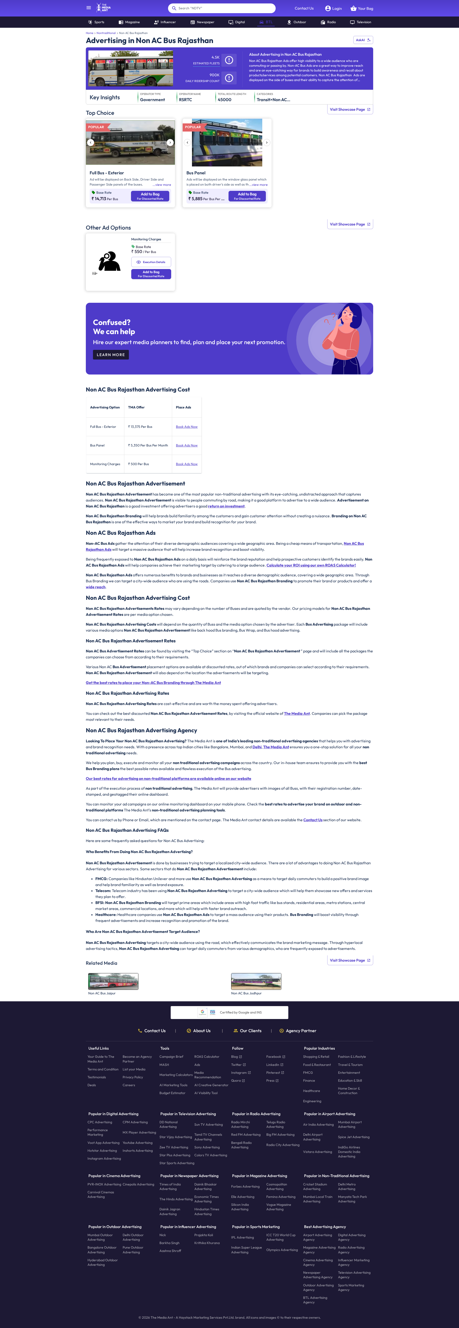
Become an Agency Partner (137, 1059)
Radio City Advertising (283, 1145)
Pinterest (273, 1072)
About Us (202, 1030)
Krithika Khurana (207, 1243)
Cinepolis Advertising (138, 1184)
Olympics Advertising (282, 1250)
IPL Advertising (242, 1237)
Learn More (111, 354)
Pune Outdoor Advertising (133, 1249)
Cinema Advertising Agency (318, 1262)
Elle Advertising (242, 1197)
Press (270, 1080)
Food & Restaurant (317, 1065)
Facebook (273, 1057)
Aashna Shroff (170, 1251)
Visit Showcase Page (347, 109)
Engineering (312, 1101)
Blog (234, 1057)
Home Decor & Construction (349, 1090)
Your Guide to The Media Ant (100, 1059)
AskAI (360, 40)
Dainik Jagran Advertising (169, 1211)
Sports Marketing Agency (351, 1287)
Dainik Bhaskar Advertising (205, 1186)
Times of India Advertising (170, 1186)
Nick (162, 1235)
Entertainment (349, 1072)
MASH (164, 1065)
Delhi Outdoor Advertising (133, 1237)
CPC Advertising (99, 1122)
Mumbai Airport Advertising (350, 1124)
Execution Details (154, 262)
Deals (91, 1085)
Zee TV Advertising (173, 1147)
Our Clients (251, 1030)
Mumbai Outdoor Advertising (100, 1237)
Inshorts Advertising (138, 1150)
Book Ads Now (187, 426)
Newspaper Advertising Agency (318, 1275)
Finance (309, 1080)
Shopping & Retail (316, 1057)
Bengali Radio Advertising (241, 1145)
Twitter (236, 1065)
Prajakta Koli (203, 1235)
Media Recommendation (207, 1074)
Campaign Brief (171, 1057)
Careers (129, 1085)
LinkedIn (272, 1065)
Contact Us (304, 8)
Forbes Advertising (245, 1187)
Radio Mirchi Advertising (240, 1124)
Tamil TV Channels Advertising (208, 1137)
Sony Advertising (207, 1147)
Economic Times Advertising (206, 1199)
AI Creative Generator (211, 1085)
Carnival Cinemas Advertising (100, 1194)
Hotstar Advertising (102, 1150)
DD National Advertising (168, 1124)
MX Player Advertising (139, 1132)
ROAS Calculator (206, 1057)
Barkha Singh (169, 1243)
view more (163, 184)
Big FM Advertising (280, 1135)
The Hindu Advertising (176, 1199)
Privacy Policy (133, 1077)
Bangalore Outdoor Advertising (102, 1249)
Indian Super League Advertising (246, 1249)
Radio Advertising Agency (351, 1249)
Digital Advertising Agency (352, 1237)
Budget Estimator (172, 1093)
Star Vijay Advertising (175, 1137)
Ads (197, 1065)
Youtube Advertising (138, 1143)
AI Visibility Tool (206, 1093)
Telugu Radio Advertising (275, 1124)
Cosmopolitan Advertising (276, 1186)
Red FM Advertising (246, 1135)
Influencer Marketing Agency (354, 1262)
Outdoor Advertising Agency (318, 1287)
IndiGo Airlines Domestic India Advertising (349, 1151)
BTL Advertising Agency (315, 1299)
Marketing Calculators (176, 1075)
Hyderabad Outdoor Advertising (102, 1262)
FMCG (308, 1072)
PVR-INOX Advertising (104, 1184)
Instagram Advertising (104, 1158)
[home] (101, 11)
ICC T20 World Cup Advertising (280, 1237)
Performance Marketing (97, 1132)
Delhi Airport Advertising (312, 1137)
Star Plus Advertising (174, 1155)
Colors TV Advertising (210, 1155)
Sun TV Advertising (208, 1124)
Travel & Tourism (350, 1065)
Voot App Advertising (103, 1143)
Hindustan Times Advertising (206, 1211)
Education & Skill (350, 1080)
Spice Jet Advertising (354, 1137)
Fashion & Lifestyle (352, 1057)
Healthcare (311, 1091)
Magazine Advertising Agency (319, 1249)
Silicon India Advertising (240, 1207)
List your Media (134, 1069)
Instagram (239, 1072)
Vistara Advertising (317, 1152)
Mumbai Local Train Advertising (318, 1199)
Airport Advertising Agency (317, 1237)
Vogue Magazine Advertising (278, 1207)
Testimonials (96, 1077)
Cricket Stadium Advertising (315, 1186)
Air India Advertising (318, 1124)
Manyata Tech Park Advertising (352, 1199)
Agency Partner (301, 1030)
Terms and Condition (103, 1069)
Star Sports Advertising (176, 1163)
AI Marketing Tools (173, 1085)
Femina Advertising (280, 1197)
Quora (236, 1080)
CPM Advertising (135, 1122)
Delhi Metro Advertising (347, 1186)
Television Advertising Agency (354, 1275)
